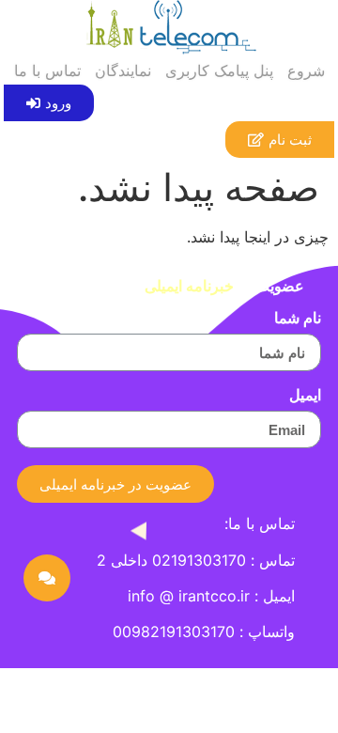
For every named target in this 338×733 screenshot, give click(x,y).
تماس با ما (47, 70)
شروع (306, 70)
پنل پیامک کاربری (219, 70)
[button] (49, 103)
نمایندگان (123, 70)
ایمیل (305, 395)
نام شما (297, 318)
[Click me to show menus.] (46, 577)
